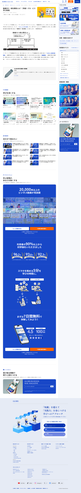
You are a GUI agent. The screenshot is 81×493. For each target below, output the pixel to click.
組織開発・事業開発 (30, 452)
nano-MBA (15, 454)
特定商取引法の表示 (39, 488)
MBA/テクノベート (12, 5)
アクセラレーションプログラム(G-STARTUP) (61, 448)
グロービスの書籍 (44, 446)
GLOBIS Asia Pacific (30, 469)
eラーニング (29, 448)
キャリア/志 (18, 5)
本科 (50, 425)
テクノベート (63, 67)
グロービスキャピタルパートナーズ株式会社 (18, 472)
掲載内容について (45, 488)
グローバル (63, 61)
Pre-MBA (15, 455)
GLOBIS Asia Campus (30, 470)
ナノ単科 (49, 434)
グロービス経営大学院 (64, 65)
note (62, 483)
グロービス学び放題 (23, 26)
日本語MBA (14, 447)
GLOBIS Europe (29, 473)
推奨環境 (28, 488)
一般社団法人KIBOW (45, 470)
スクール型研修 (29, 447)
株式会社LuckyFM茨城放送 (46, 474)
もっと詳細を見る (17, 228)
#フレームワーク (22, 14)
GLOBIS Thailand (30, 476)
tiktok (30, 483)
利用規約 (17, 488)
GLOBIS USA (29, 477)
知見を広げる (7, 5)
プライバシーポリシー (23, 488)
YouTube (22, 483)
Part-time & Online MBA (17, 458)
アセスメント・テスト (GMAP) (31, 450)
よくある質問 (33, 488)
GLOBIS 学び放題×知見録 (16, 460)
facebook (54, 483)
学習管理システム (29, 451)
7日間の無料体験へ (42, 228)
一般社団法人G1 (44, 469)
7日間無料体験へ (71, 1)
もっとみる (16, 75)
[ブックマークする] (15, 105)
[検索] (63, 1)
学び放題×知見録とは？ (74, 47)
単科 (50, 430)
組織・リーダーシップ (64, 56)
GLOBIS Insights (43, 448)
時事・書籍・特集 (64, 69)
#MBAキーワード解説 (7, 14)
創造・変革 (63, 63)
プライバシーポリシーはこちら (28, 391)
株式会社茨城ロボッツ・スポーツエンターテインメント (47, 472)
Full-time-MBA (16, 456)
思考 (62, 52)
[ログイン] (66, 1)
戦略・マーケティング (64, 54)
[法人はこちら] (77, 1)
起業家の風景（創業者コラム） (64, 77)
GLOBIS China (29, 471)
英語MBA (14, 452)
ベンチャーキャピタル (59, 446)
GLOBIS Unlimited (15, 462)
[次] (54, 104)
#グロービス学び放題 (15, 14)
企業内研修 (28, 446)
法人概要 (14, 488)
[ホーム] (3, 5)
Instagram (39, 483)
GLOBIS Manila (29, 474)
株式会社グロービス (16, 469)
